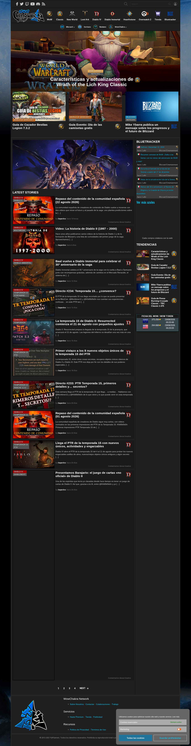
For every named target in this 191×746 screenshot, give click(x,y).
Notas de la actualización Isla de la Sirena (158, 179)
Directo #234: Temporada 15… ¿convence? (86, 291)
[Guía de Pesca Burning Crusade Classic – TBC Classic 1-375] (142, 300)
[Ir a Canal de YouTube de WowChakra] (33, 4)
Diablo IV (18, 198)
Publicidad (97, 717)
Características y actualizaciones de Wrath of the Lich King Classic (160, 255)
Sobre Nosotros (77, 704)
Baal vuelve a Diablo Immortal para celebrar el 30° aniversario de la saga (88, 263)
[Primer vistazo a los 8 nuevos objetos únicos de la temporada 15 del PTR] (34, 362)
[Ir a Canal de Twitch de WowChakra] (28, 4)
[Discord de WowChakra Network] (39, 4)
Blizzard (131, 117)
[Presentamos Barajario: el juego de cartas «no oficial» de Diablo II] (34, 575)
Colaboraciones (103, 704)
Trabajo (115, 704)
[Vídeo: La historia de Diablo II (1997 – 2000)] (34, 240)
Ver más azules (145, 202)
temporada (20, 323)
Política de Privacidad (79, 730)
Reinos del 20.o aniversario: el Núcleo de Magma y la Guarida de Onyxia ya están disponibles (155, 190)
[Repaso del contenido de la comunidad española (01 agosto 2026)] (34, 425)
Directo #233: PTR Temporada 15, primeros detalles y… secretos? (86, 385)
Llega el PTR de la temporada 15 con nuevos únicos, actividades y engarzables (87, 444)
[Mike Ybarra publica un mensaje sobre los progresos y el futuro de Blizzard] (151, 106)
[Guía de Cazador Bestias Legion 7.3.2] (39, 106)
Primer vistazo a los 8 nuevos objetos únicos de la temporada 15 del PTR (90, 352)
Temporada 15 (21, 293)
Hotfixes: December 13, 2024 (152, 147)
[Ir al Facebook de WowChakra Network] (17, 4)
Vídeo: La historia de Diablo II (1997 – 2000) (86, 228)
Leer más (175, 717)
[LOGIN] (175, 4)
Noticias (95, 74)
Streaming (19, 296)
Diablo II (18, 200)
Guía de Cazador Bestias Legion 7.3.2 (161, 266)
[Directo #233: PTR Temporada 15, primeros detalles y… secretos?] (34, 395)
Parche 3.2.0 (20, 388)
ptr (16, 355)
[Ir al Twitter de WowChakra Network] (22, 4)
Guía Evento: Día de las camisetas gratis (85, 126)
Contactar (90, 704)
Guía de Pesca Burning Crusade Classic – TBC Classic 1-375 (159, 302)
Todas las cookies (135, 738)
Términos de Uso (98, 730)
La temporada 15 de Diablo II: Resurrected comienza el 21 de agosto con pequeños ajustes (90, 322)
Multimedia (19, 230)
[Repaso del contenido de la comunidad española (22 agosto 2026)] (34, 210)
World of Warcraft (24, 120)
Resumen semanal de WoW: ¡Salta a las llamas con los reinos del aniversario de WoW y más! (157, 158)
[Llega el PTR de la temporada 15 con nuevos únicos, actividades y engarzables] (34, 454)
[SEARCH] (126, 4)
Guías (73, 120)
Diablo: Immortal (22, 263)
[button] (73, 164)
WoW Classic (95, 71)
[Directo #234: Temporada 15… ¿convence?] (34, 302)
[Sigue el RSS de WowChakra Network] (44, 4)
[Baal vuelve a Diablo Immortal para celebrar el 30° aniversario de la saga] (34, 273)
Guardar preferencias (170, 738)
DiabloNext (20, 474)
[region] (73, 164)
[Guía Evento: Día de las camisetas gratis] (95, 106)
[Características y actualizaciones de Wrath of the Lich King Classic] (95, 63)
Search (169, 4)
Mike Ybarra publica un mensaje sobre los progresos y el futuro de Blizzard (147, 128)
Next (82, 688)
